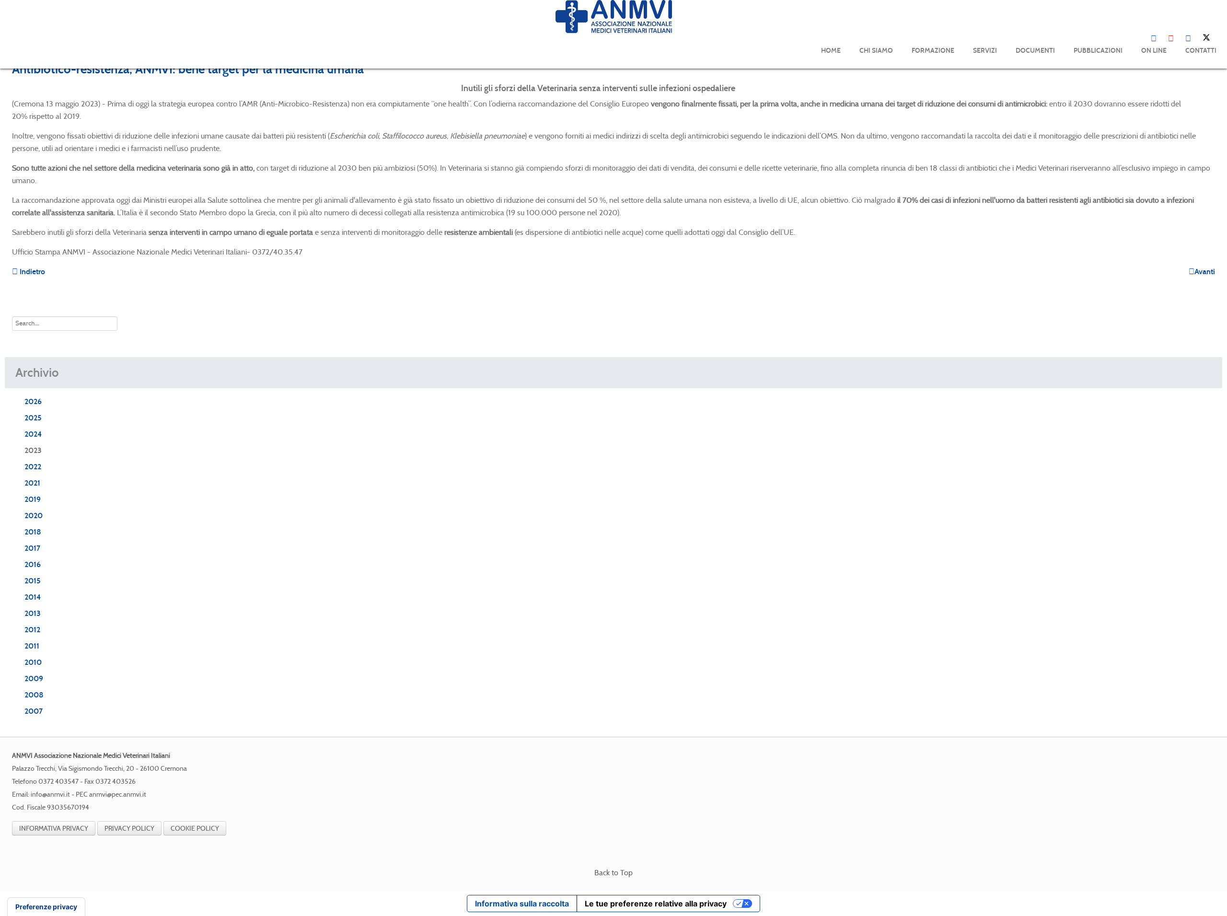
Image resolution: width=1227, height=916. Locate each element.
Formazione (933, 50)
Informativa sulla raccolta (522, 903)
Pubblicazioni (1098, 50)
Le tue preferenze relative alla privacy (656, 903)
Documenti (1035, 50)
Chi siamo (876, 50)
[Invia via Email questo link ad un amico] (1212, 89)
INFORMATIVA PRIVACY (53, 828)
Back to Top (613, 872)
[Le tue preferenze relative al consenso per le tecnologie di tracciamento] (46, 907)
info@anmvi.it (50, 794)
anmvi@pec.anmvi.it (117, 794)
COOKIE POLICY (195, 828)
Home (831, 50)
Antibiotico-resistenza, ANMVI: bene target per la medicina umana (188, 69)
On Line (1154, 50)
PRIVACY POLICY (129, 828)
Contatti (1200, 50)
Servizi (985, 50)
